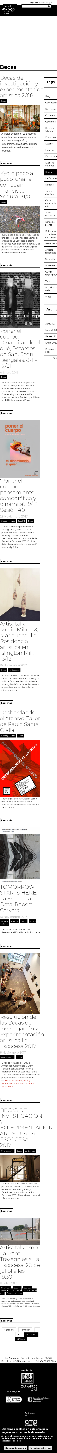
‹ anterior (25, 1329)
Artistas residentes (14, 1293)
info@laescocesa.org (23, 1361)
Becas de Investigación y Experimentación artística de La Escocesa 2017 (17, 1083)
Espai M (21, 521)
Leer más (7, 164)
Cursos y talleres (8, 521)
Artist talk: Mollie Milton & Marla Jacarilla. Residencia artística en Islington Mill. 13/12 (19, 641)
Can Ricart (5, 1288)
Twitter (6, 9)
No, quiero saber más (40, 1448)
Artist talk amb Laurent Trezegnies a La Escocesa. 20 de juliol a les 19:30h (20, 1262)
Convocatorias (7, 1057)
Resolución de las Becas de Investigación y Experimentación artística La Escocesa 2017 (22, 1031)
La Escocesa (14, 670)
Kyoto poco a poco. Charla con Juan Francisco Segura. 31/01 (16, 185)
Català (42, 3)
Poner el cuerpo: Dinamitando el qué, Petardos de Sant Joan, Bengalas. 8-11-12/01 (20, 348)
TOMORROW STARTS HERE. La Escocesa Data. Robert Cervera (18, 898)
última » (21, 1339)
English (49, 3)
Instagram (13, 9)
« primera (9, 1329)
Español (34, 3)
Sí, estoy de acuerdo (15, 1448)
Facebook (2, 9)
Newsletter (10, 6)
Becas (3, 101)
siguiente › (31, 1334)
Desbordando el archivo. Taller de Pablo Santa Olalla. (20, 721)
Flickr (9, 9)
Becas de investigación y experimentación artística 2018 (22, 87)
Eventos (14, 921)
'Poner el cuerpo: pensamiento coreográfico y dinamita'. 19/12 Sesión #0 (19, 495)
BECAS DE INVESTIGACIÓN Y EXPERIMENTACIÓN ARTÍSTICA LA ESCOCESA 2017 (26, 1127)
